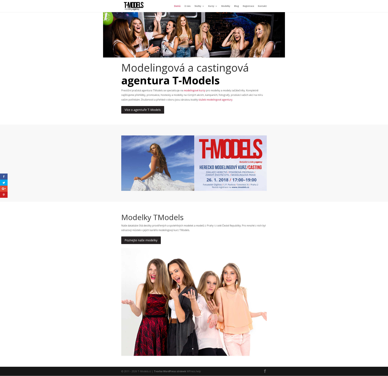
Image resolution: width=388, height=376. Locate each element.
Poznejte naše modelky (141, 240)
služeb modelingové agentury (215, 99)
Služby (197, 6)
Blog (236, 6)
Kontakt (262, 6)
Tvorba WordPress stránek (170, 371)
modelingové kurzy (194, 90)
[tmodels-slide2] (194, 355)
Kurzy (211, 6)
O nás (187, 6)
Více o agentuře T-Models (143, 110)
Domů (177, 6)
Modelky (225, 6)
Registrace (248, 6)
